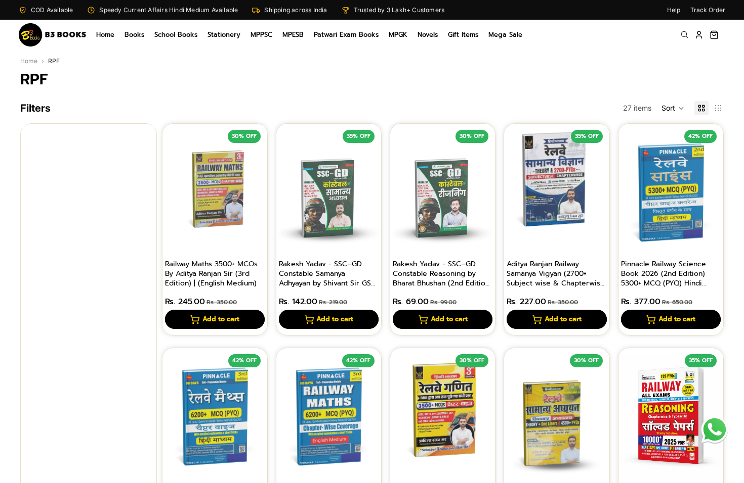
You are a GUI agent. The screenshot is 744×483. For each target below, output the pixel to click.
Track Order (707, 10)
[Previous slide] (176, 192)
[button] (673, 108)
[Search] (685, 35)
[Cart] (714, 35)
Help (673, 10)
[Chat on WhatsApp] (714, 429)
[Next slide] (253, 192)
